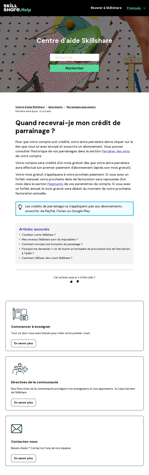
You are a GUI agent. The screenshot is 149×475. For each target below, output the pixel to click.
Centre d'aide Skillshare (30, 107)
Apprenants (55, 107)
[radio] (71, 281)
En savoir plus (23, 343)
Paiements (55, 184)
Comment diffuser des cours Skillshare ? (47, 258)
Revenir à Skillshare (106, 8)
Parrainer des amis (116, 151)
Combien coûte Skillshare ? (39, 235)
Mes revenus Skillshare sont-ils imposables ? (50, 239)
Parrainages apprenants (81, 107)
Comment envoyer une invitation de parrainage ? (52, 244)
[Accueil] (17, 11)
